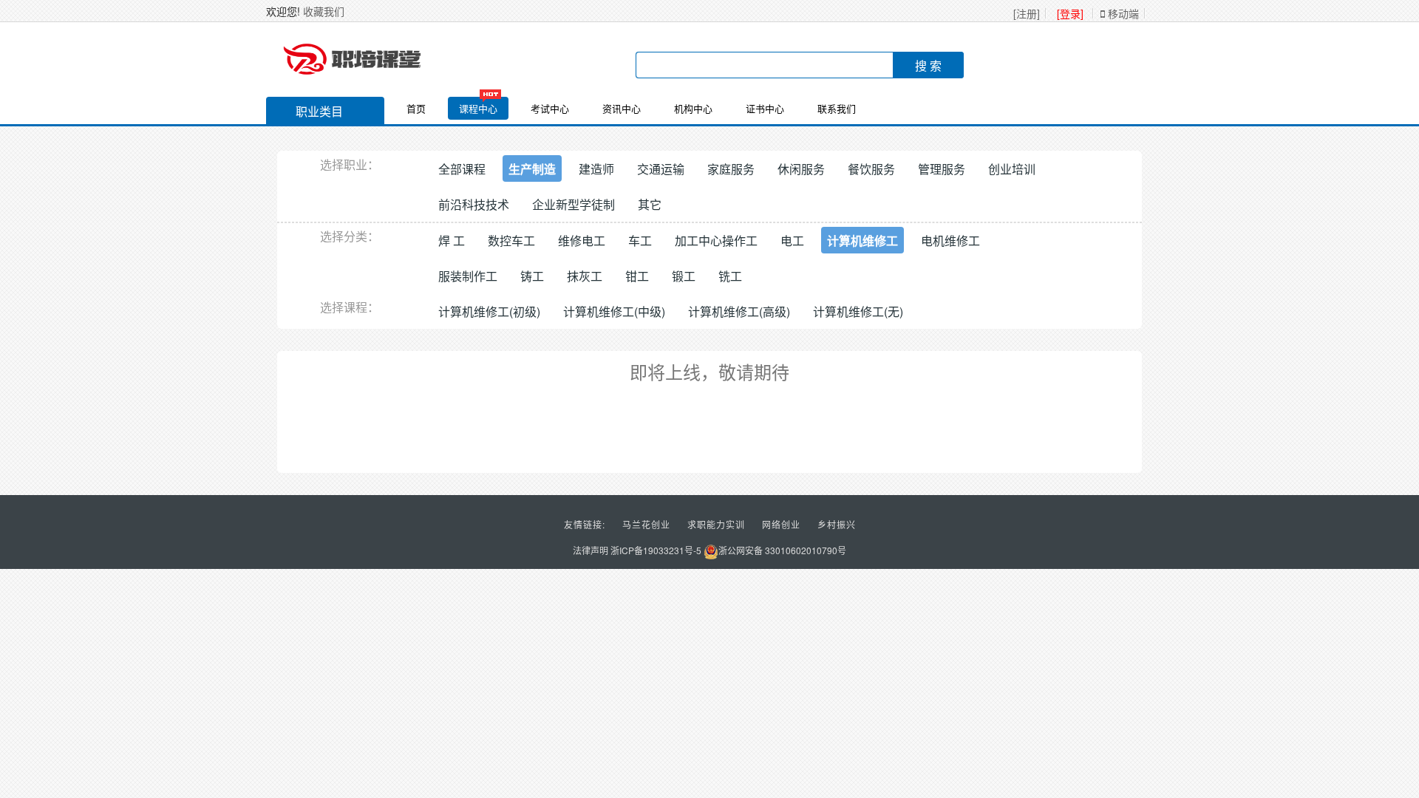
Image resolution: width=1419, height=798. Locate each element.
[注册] (1026, 13)
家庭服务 (731, 168)
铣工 (730, 275)
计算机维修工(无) (858, 311)
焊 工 (451, 240)
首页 (416, 108)
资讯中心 (621, 108)
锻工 (683, 275)
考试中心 (550, 108)
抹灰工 (584, 275)
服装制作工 (467, 275)
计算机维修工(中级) (614, 311)
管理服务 (941, 168)
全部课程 (462, 168)
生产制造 (532, 168)
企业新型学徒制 (573, 204)
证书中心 (765, 108)
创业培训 (1011, 168)
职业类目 (319, 111)
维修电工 (581, 240)
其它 (649, 204)
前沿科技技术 (473, 204)
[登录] (1070, 13)
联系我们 (836, 108)
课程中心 (478, 108)
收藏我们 (323, 11)
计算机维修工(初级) (489, 311)
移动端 (1122, 13)
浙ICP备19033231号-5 (655, 550)
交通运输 (660, 168)
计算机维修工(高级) (739, 311)
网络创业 (781, 524)
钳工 (637, 275)
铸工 (532, 275)
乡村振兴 (836, 524)
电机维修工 (950, 240)
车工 (640, 240)
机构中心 (693, 108)
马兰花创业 (646, 524)
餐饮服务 (871, 168)
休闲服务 (801, 168)
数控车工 (511, 240)
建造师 (596, 168)
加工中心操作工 (716, 240)
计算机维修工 (862, 240)
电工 (792, 240)
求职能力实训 (716, 524)
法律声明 (590, 550)
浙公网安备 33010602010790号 (782, 550)
